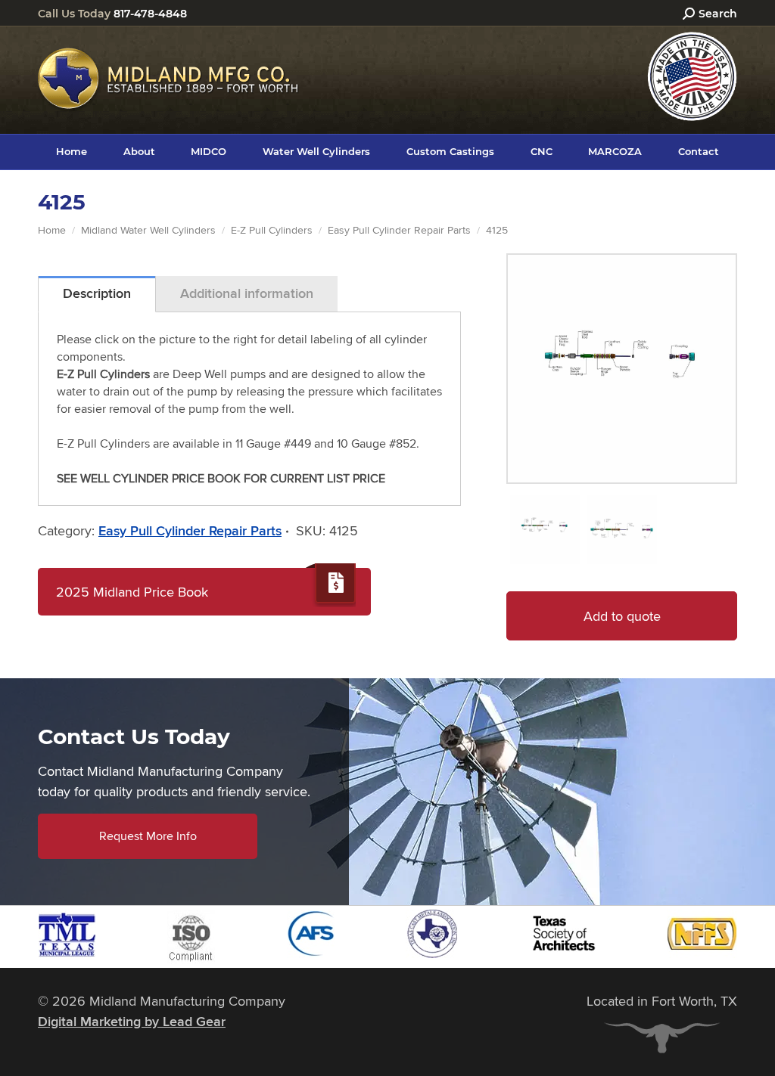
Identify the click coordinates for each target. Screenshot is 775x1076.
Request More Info (148, 836)
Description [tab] (97, 293)
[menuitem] (71, 151)
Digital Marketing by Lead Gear (132, 1021)
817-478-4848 (150, 13)
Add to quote (622, 615)
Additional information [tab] (246, 293)
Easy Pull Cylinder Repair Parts (190, 531)
